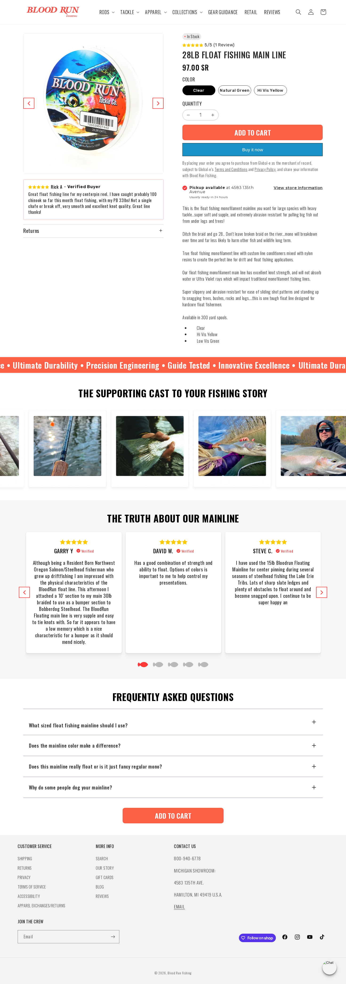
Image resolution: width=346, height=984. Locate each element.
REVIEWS (102, 896)
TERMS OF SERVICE (32, 887)
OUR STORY (105, 868)
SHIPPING (25, 858)
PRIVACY (24, 877)
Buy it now (252, 149)
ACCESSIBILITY (29, 896)
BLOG (100, 887)
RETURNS (25, 868)
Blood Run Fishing (179, 973)
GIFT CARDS (105, 877)
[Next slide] (158, 103)
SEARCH (102, 858)
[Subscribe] (113, 936)
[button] (106, 12)
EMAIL (179, 906)
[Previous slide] (28, 103)
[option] (198, 90)
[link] (173, 815)
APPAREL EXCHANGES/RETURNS (41, 905)
